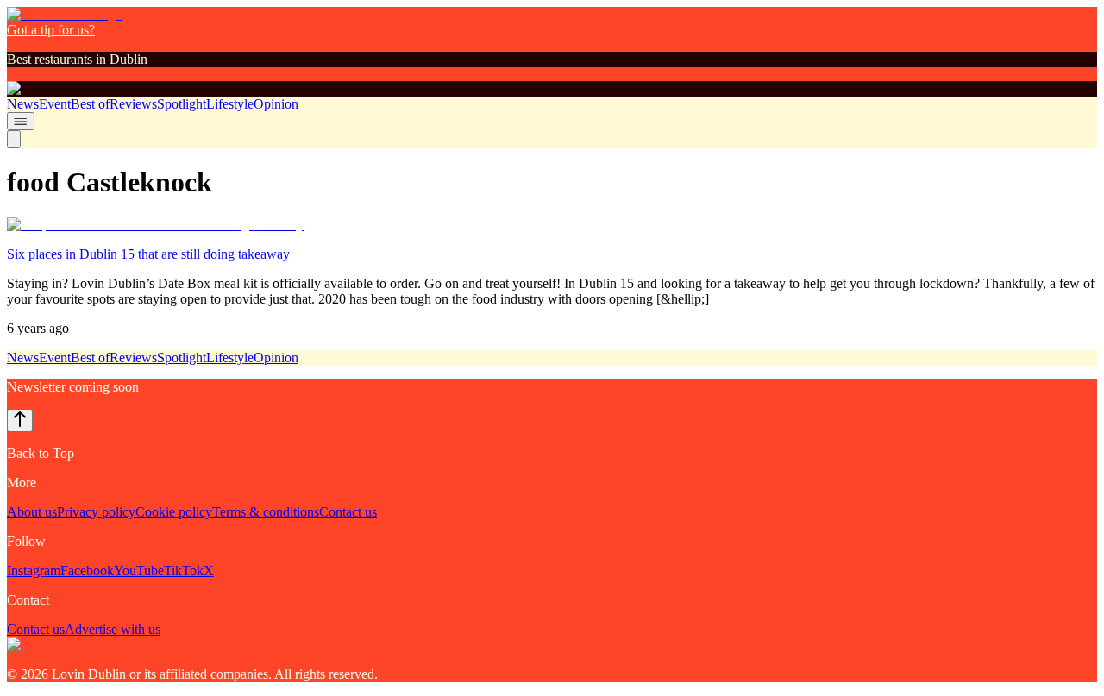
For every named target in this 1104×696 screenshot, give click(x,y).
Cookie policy (173, 512)
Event (55, 104)
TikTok (184, 570)
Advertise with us (112, 629)
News (23, 104)
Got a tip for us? (51, 29)
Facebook (87, 570)
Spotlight (181, 104)
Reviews (133, 104)
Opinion (276, 104)
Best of (90, 104)
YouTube (139, 570)
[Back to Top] (20, 420)
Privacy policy (96, 512)
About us (32, 512)
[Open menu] (20, 121)
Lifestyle (230, 104)
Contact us (348, 512)
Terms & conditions (265, 512)
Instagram (33, 570)
